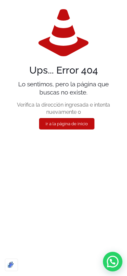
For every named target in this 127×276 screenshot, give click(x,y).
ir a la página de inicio (67, 123)
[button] (112, 261)
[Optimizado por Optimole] (11, 265)
